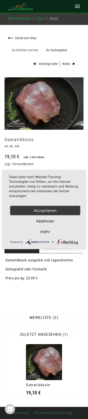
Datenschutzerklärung (53, 413)
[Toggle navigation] (77, 6)
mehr (45, 231)
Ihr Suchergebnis (56, 50)
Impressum (19, 413)
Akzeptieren (45, 210)
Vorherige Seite (48, 64)
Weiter (66, 64)
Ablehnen (45, 221)
